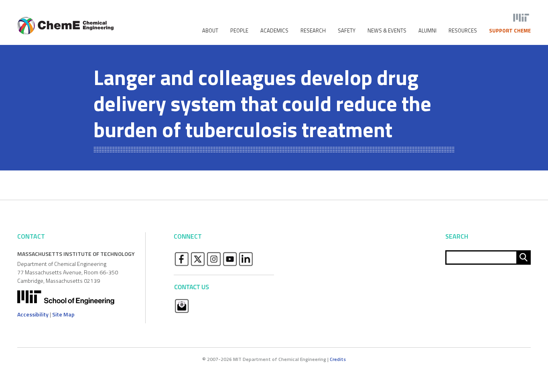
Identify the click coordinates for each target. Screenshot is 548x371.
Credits (338, 359)
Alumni (427, 30)
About (210, 30)
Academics (274, 30)
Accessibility (33, 314)
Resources (463, 30)
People (239, 30)
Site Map (63, 314)
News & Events (386, 30)
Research (313, 30)
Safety (346, 30)
